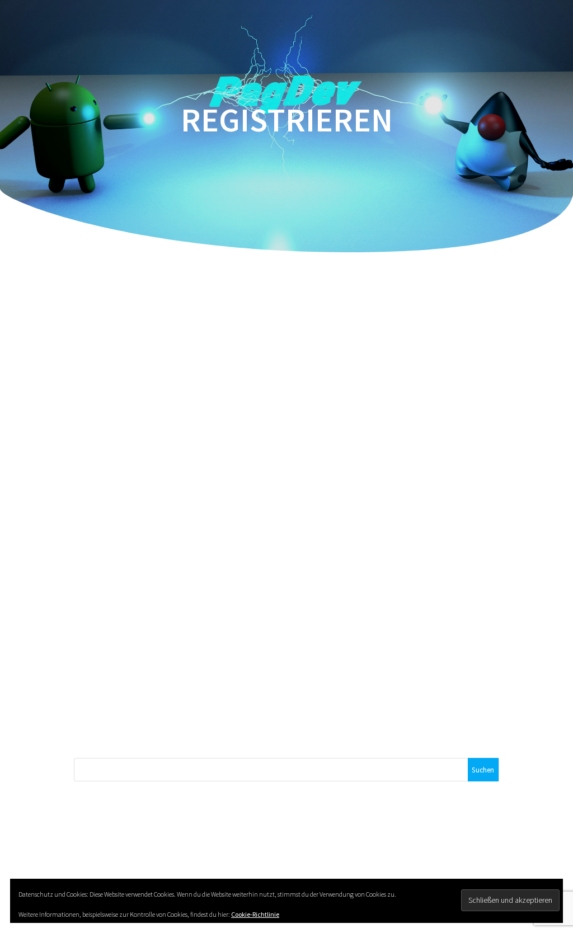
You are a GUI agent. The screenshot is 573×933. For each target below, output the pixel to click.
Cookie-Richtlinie (255, 914)
